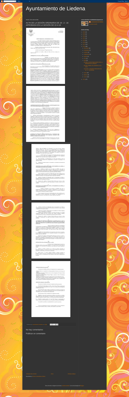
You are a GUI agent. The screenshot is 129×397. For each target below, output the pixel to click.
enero (85, 76)
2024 (84, 32)
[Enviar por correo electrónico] (51, 324)
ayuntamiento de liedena (97, 22)
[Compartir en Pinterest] (57, 324)
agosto (85, 56)
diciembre (86, 48)
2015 (84, 79)
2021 (84, 38)
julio (85, 58)
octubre (86, 52)
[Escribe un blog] (52, 324)
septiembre (87, 54)
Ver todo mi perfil (93, 24)
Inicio (52, 373)
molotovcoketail (65, 385)
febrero (86, 74)
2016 (84, 46)
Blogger (82, 385)
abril (85, 60)
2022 (84, 36)
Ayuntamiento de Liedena (55, 8)
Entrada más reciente (31, 373)
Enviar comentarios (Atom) (39, 376)
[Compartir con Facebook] (56, 324)
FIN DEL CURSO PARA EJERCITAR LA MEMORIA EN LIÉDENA (93, 63)
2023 (84, 34)
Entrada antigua (71, 373)
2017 (84, 44)
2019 (84, 40)
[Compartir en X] (54, 324)
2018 (84, 42)
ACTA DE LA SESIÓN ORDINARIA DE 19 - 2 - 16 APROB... (93, 69)
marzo (85, 72)
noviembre (86, 50)
